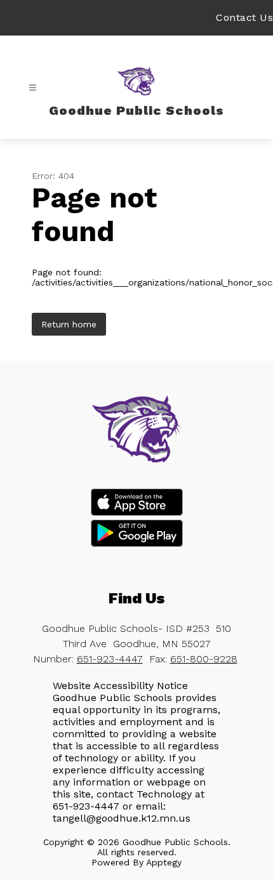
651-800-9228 (203, 659)
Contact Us (244, 17)
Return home (69, 324)
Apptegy (164, 862)
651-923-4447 (110, 659)
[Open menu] (32, 88)
